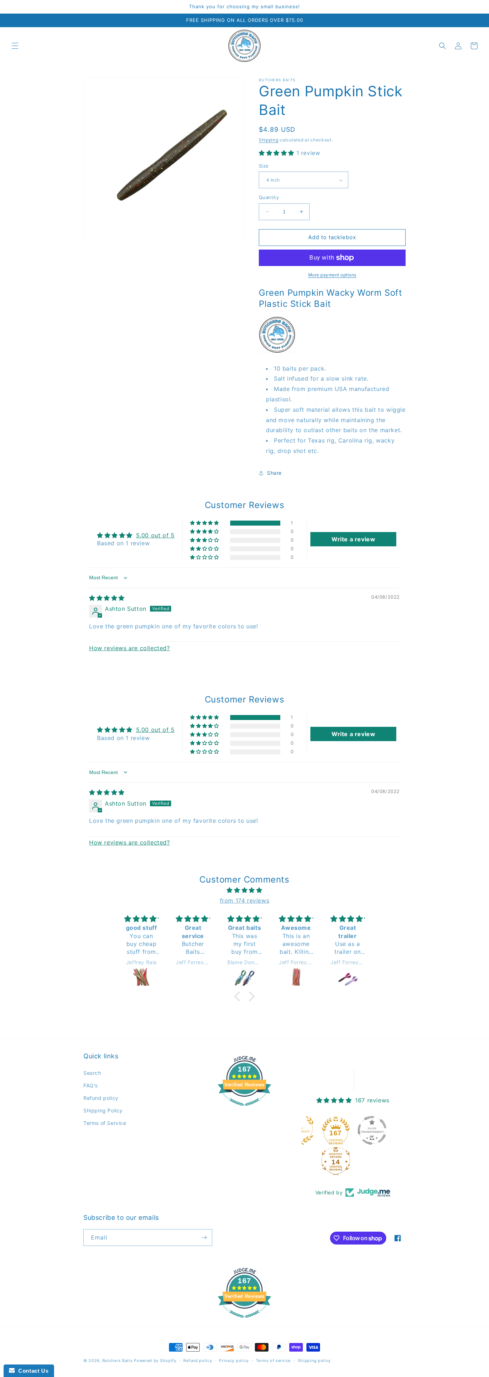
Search (92, 1073)
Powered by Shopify (155, 1360)
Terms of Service (104, 1123)
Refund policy (100, 1098)
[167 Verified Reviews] (244, 1109)
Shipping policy (314, 1360)
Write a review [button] (353, 539)
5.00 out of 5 (155, 535)
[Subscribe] (204, 1237)
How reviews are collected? (129, 648)
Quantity (269, 197)
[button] (15, 46)
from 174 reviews (245, 900)
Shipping (269, 139)
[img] (107, 597)
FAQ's (90, 1085)
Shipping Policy (103, 1110)
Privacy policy (234, 1360)
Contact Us (31, 1371)
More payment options (332, 274)
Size (264, 166)
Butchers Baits (117, 1360)
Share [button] (274, 473)
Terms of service (273, 1360)
